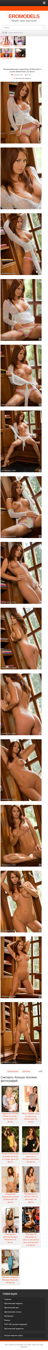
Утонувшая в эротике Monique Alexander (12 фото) (10, 1238)
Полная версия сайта (15, 32)
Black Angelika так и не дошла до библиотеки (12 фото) (30, 1117)
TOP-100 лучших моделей (15, 1324)
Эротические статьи (12, 1312)
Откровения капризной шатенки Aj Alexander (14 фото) (10, 1198)
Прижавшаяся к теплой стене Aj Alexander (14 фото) (31, 1198)
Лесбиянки (8, 1316)
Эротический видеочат (14, 1328)
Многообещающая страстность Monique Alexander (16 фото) (31, 1158)
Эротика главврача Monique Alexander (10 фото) (10, 1280)
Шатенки (26, 1071)
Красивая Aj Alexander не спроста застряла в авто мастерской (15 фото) (30, 1239)
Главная (7, 1299)
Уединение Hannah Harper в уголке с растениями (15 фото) (10, 1117)
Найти (43, 27)
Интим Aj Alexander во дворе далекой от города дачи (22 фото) (10, 1158)
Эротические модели (23, 78)
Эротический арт (11, 1307)
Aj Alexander (13, 1071)
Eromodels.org (21, 1344)
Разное (7, 1320)
